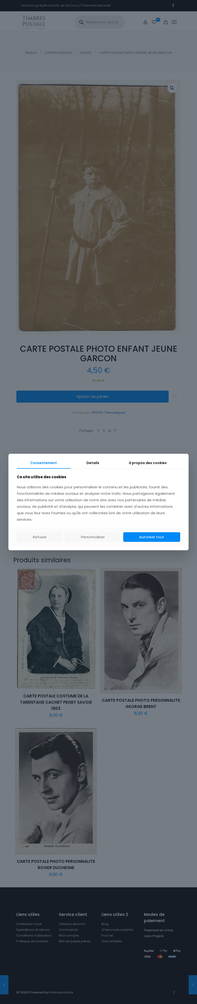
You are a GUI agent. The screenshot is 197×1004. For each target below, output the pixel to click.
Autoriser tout (151, 536)
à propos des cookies (148, 462)
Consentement (43, 462)
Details (92, 462)
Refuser (40, 536)
